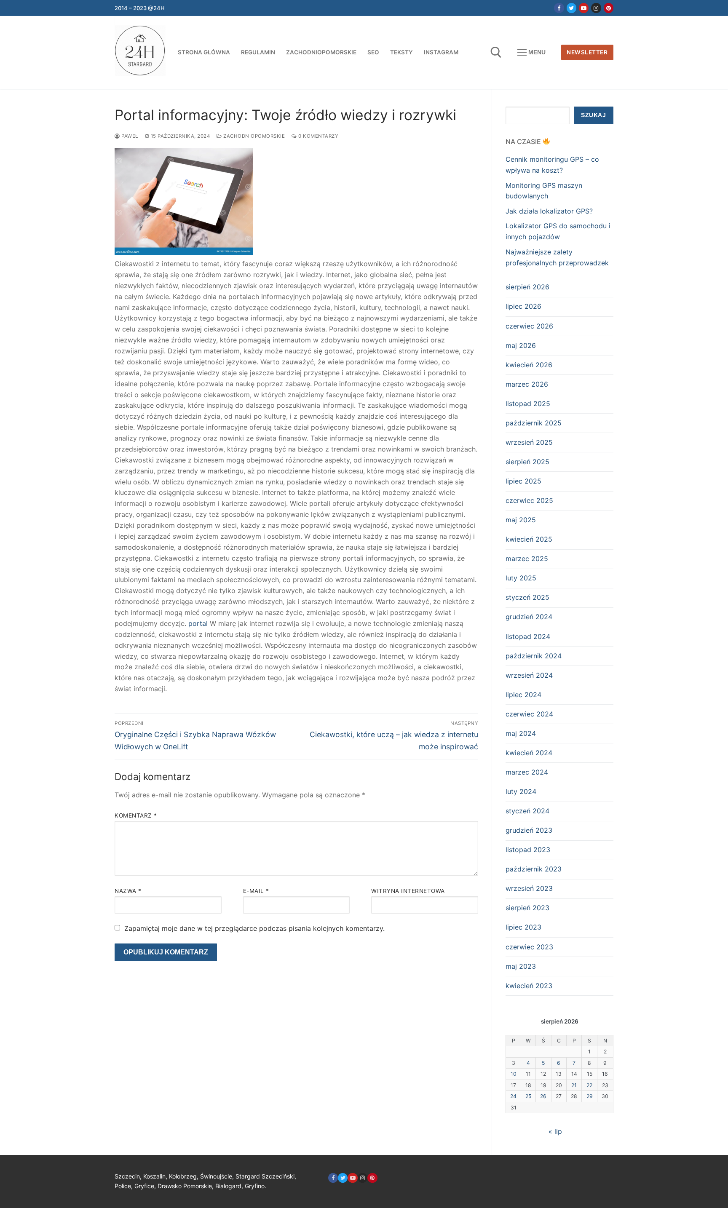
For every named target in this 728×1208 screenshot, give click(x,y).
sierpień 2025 (527, 461)
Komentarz (136, 815)
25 (528, 1096)
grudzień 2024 (529, 616)
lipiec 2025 (523, 481)
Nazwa (128, 890)
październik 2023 (534, 869)
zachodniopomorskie (253, 136)
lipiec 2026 (523, 306)
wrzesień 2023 (529, 888)
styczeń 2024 (527, 811)
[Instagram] (596, 8)
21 (574, 1085)
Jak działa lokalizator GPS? (549, 211)
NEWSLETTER (587, 52)
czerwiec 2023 (529, 947)
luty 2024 (521, 791)
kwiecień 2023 (529, 985)
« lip (555, 1131)
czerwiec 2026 (529, 326)
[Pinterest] (608, 8)
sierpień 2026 (527, 287)
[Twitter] (571, 8)
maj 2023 (521, 966)
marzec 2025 (527, 558)
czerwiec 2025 (529, 500)
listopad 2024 (528, 636)
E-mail (256, 890)
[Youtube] (584, 8)
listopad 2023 (528, 849)
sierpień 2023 (527, 907)
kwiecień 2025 (529, 539)
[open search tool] (496, 52)
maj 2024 (521, 733)
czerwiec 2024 (529, 714)
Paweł (129, 136)
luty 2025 (521, 578)
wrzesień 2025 (529, 442)
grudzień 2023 (529, 830)
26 (543, 1096)
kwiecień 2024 (529, 752)
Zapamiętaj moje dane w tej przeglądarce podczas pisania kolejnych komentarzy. (254, 928)
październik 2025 (534, 423)
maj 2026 (521, 345)
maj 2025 (521, 520)
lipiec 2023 (523, 927)
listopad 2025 (528, 403)
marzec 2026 (527, 384)
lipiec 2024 (523, 694)
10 (514, 1074)
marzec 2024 (527, 772)
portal (198, 623)
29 (589, 1096)
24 (513, 1096)
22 (589, 1085)
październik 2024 (534, 656)
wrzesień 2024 (529, 675)
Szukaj (593, 115)
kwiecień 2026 (529, 365)
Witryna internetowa (408, 890)
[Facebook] (559, 8)
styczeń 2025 (527, 597)
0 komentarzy (317, 136)
